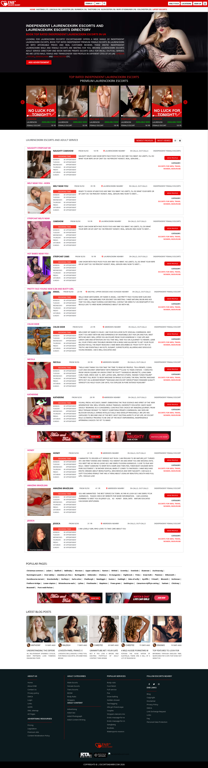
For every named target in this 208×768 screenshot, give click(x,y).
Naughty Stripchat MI (39, 148)
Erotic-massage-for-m (116, 721)
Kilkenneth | (170, 575)
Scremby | (124, 570)
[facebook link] (154, 683)
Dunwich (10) (81, 9)
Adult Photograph (74, 716)
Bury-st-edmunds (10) (126, 9)
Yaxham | (166, 583)
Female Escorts (73, 686)
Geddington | (129, 583)
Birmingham (42, 56)
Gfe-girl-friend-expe (115, 707)
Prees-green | (116, 583)
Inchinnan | (176, 579)
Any (98, 3)
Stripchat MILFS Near (38, 218)
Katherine (32, 394)
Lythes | (81, 583)
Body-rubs (111, 682)
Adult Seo (71, 712)
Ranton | (106, 570)
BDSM (69, 693)
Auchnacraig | (158, 570)
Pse (108, 693)
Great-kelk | (148, 575)
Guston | (112, 579)
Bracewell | (31, 587)
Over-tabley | (49, 575)
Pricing (30, 725)
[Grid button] (180, 140)
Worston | (79, 570)
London (120, 53)
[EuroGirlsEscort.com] (119, 755)
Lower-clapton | (50, 583)
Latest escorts (160, 9)
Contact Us (32, 689)
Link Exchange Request (156, 711)
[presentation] (23, 102)
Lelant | (49, 570)
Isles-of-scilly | (134, 579)
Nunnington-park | (35, 575)
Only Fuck (174, 3)
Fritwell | (155, 579)
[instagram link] (158, 683)
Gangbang (111, 724)
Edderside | (92, 575)
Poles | (138, 575)
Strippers (71, 700)
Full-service (111, 689)
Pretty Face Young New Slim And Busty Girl (50, 289)
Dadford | (59, 570)
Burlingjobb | (80, 575)
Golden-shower (113, 700)
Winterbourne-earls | (67, 583)
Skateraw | (146, 570)
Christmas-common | (36, 570)
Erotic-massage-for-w (116, 717)
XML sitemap (33, 710)
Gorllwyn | (65, 579)
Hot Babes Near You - (38, 253)
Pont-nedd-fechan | (46, 587)
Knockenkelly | (53, 579)
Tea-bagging (112, 703)
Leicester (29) (68, 9)
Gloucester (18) (108, 9)
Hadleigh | (122, 579)
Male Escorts (72, 682)
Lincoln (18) (55, 9)
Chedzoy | (103, 575)
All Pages (31, 714)
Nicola (31, 359)
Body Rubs (71, 696)
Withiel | (115, 570)
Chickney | (176, 583)
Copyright (151, 697)
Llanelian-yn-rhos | (65, 575)
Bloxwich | (165, 579)
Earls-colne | (77, 579)
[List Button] (175, 140)
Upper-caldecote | (93, 570)
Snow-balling (112, 696)
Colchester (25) (144, 9)
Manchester (59, 56)
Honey (30, 450)
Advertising (72, 709)
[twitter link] (149, 683)
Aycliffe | (146, 579)
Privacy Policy (152, 704)
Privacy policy (33, 693)
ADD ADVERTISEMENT (39, 62)
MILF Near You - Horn (38, 183)
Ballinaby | (68, 570)
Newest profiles (144, 140)
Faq (148, 718)
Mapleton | (104, 583)
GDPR (30, 707)
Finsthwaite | (92, 583)
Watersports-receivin (115, 731)
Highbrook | (128, 575)
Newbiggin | (101, 579)
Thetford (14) (94, 9)
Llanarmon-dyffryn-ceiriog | (148, 583)
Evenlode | (135, 570)
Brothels (110, 728)
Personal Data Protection (157, 722)
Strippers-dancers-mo (116, 714)
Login (30, 700)
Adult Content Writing (76, 719)
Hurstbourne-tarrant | (36, 579)
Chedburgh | (89, 579)
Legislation (32, 728)
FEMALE (89, 3)
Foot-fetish (111, 686)
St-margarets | (115, 575)
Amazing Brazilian (37, 485)
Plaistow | (159, 575)
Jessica (30, 520)
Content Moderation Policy (39, 735)
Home (32, 9)
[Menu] (205, 3)
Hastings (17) (42, 9)
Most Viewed (164, 140)
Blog (149, 694)
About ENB (32, 686)
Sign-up (197, 3)
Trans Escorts (72, 689)
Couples (110, 710)
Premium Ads (33, 732)
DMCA (30, 696)
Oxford (31, 56)
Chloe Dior (33, 324)
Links (30, 703)
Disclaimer (151, 701)
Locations (186, 3)
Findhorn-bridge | (34, 583)
